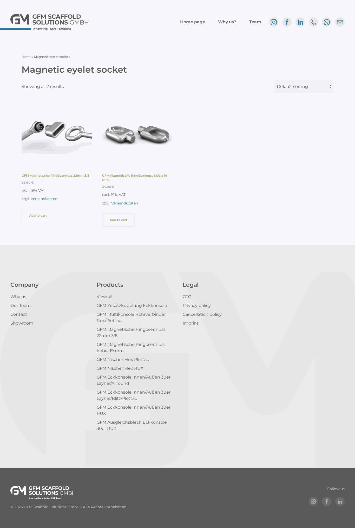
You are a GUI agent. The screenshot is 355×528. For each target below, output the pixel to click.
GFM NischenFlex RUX (120, 368)
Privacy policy (197, 305)
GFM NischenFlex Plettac (123, 359)
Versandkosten (44, 198)
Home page (192, 21)
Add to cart (38, 215)
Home (26, 57)
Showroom (21, 323)
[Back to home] (49, 22)
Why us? (227, 21)
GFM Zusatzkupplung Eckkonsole (132, 305)
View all (104, 296)
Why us (18, 296)
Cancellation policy (202, 314)
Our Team (20, 305)
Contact (18, 314)
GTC (187, 296)
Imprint (191, 323)
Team (255, 21)
